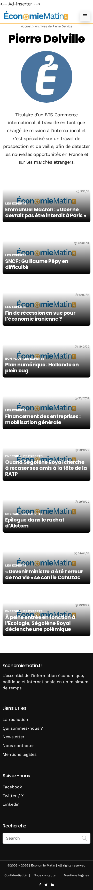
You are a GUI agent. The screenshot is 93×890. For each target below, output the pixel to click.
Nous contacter (18, 745)
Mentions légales (19, 754)
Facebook (12, 787)
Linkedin (11, 804)
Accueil (26, 26)
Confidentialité (15, 875)
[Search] (84, 838)
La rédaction (15, 719)
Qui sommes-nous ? (23, 728)
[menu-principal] (85, 16)
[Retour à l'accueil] (36, 15)
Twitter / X (13, 795)
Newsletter (14, 736)
